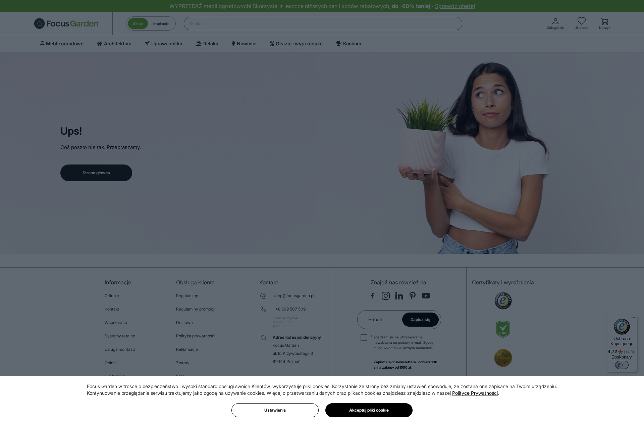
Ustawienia (275, 410)
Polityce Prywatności (475, 393)
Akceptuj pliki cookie (369, 410)
